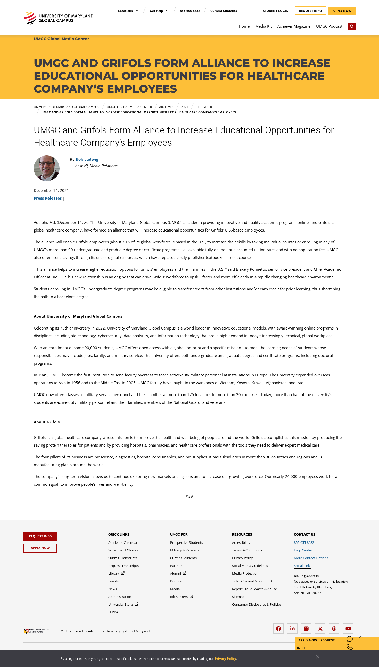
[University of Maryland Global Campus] (58, 18)
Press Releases (48, 198)
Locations (126, 11)
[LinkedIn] (293, 627)
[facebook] (279, 627)
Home (244, 26)
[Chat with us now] (349, 640)
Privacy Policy (225, 658)
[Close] (317, 657)
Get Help (157, 11)
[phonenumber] (349, 648)
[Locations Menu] (137, 10)
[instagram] (307, 627)
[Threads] (335, 627)
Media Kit (263, 26)
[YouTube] (349, 627)
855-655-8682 (190, 11)
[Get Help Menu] (167, 10)
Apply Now (308, 640)
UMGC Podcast (329, 26)
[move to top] (361, 640)
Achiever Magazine (293, 26)
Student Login (276, 10)
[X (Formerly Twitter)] (321, 627)
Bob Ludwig (87, 159)
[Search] (352, 26)
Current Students (223, 11)
